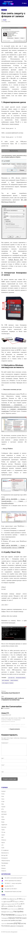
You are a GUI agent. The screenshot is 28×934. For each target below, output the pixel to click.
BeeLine (12, 899)
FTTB (2, 901)
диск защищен (5, 680)
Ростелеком (7, 914)
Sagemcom (4, 824)
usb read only (11, 677)
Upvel (2, 834)
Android (3, 791)
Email (3, 765)
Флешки (4, 9)
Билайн (4, 909)
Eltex (2, 804)
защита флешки (14, 680)
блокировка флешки (20, 677)
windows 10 (11, 906)
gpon (5, 901)
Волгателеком (15, 908)
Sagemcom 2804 (10, 904)
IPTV (2, 809)
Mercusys (3, 811)
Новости (3, 870)
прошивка (10, 923)
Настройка (18, 911)
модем (24, 918)
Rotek (2, 822)
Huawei (3, 806)
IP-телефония (5, 850)
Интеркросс (4, 858)
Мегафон (11, 911)
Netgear (16, 901)
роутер (17, 923)
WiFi (2, 837)
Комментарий (4, 742)
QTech (3, 819)
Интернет (4, 911)
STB (15, 904)
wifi (2, 906)
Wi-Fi (22, 904)
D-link (2, 801)
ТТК (25, 915)
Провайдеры (4, 863)
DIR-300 (23, 899)
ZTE (2, 845)
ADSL (5, 899)
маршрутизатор (15, 918)
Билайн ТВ (10, 908)
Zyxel (2, 847)
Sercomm (3, 827)
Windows (3, 840)
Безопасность (5, 852)
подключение (4, 923)
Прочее (3, 865)
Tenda (2, 829)
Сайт (2, 771)
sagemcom (4, 904)
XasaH (4, 19)
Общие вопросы (5, 860)
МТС (8, 911)
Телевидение (4, 918)
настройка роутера (14, 920)
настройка (4, 920)
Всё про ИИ (4, 855)
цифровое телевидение (16, 926)
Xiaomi (3, 842)
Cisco (2, 799)
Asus (2, 796)
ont (19, 901)
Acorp (2, 793)
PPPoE (22, 901)
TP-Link (3, 832)
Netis (2, 817)
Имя (2, 758)
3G (2, 899)
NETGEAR (3, 814)
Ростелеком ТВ (19, 915)
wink (16, 906)
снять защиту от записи (7, 683)
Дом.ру (21, 909)
